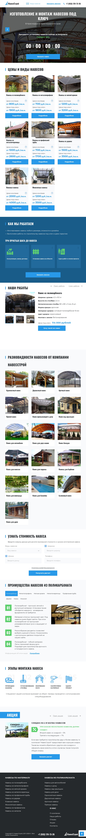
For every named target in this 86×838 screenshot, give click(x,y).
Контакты (54, 826)
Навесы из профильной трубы (17, 795)
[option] (43, 311)
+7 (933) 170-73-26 (73, 3)
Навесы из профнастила (15, 808)
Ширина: (51, 546)
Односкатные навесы (53, 795)
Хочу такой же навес (52, 328)
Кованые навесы (12, 802)
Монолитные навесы (13, 805)
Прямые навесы (51, 805)
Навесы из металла (13, 811)
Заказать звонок (43, 275)
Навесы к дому (51, 786)
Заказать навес (43, 57)
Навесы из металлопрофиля (16, 786)
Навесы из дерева (12, 798)
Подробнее (35, 653)
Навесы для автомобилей (55, 783)
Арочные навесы (51, 802)
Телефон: (48, 556)
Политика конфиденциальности (43, 568)
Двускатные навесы (53, 798)
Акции (52, 823)
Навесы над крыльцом (54, 789)
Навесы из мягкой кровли (16, 789)
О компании (55, 813)
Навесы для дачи (52, 792)
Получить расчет (43, 573)
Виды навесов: (11, 546)
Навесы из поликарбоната (16, 783)
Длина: (11, 556)
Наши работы (55, 816)
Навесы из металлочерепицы (17, 792)
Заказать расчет (45, 759)
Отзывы (53, 820)
